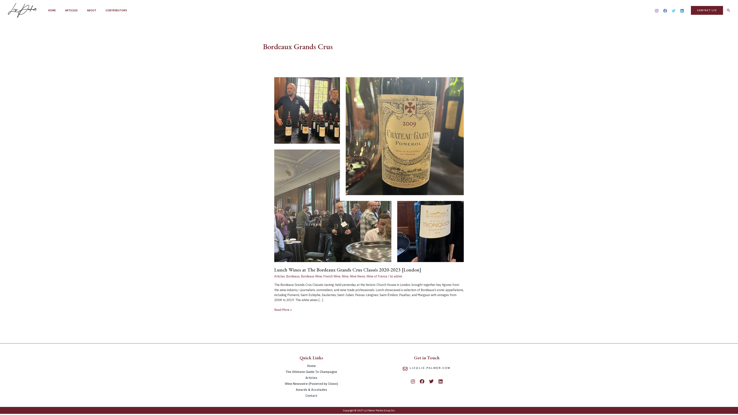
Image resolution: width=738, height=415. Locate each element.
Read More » (283, 309)
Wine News (357, 276)
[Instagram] (657, 11)
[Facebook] (665, 11)
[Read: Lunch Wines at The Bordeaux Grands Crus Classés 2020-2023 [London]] (369, 169)
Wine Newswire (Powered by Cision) (311, 384)
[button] (707, 10)
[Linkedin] (682, 11)
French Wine (331, 276)
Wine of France (377, 276)
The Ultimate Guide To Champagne (311, 372)
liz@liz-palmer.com (430, 367)
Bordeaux (293, 276)
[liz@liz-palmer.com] (405, 368)
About (91, 10)
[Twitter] (674, 11)
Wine (345, 276)
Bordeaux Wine (311, 276)
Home (52, 10)
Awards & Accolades (311, 390)
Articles (71, 10)
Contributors (116, 10)
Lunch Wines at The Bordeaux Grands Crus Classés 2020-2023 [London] (347, 269)
